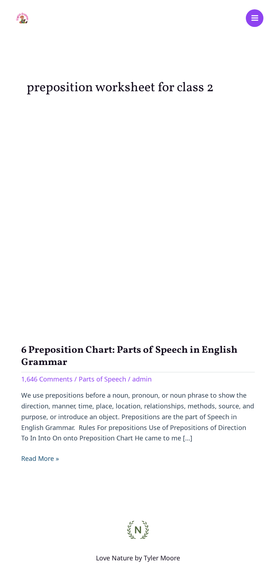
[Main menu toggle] (254, 18)
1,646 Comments (47, 379)
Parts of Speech (102, 379)
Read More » (40, 458)
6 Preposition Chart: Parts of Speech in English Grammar (129, 356)
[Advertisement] (138, 218)
